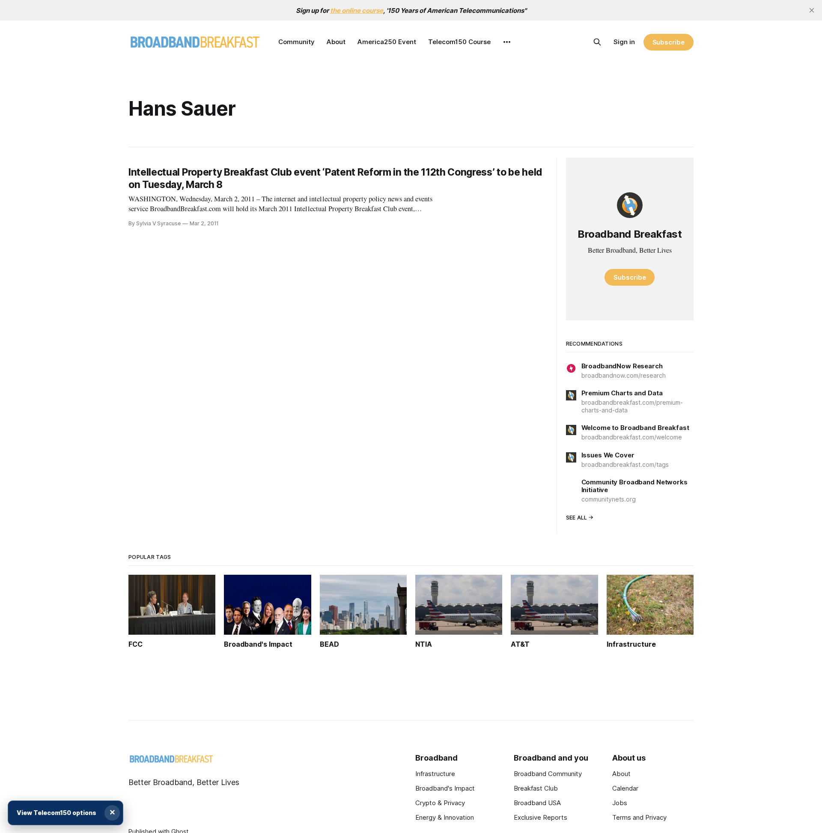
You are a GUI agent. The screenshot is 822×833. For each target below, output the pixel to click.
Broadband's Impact (445, 788)
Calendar (625, 788)
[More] (507, 42)
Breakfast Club (536, 788)
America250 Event (386, 42)
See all (576, 517)
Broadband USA (537, 803)
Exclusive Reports (540, 817)
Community (296, 42)
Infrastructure (435, 774)
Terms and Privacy (639, 817)
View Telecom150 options (56, 812)
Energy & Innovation (444, 817)
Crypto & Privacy (440, 803)
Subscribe (668, 42)
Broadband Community (548, 774)
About (336, 42)
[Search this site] (597, 42)
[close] (812, 10)
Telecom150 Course (459, 42)
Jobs (619, 803)
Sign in (624, 42)
